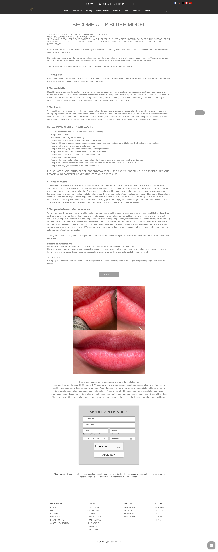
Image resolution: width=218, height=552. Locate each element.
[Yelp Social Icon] (190, 3)
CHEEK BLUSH (93, 510)
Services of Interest (90, 434)
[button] (77, 11)
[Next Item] (140, 329)
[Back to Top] (200, 112)
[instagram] (179, 3)
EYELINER (91, 513)
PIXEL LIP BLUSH (94, 516)
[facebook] (175, 3)
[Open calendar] (131, 439)
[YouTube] (186, 3)
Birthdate (114, 434)
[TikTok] (183, 3)
